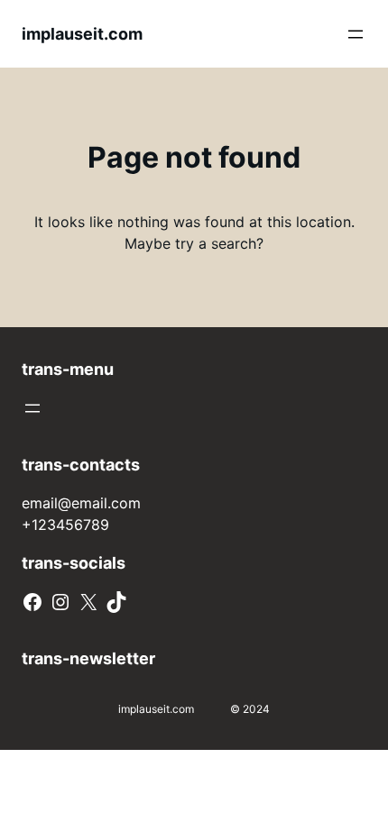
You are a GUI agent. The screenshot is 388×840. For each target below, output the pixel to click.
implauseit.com (82, 33)
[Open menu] (355, 34)
